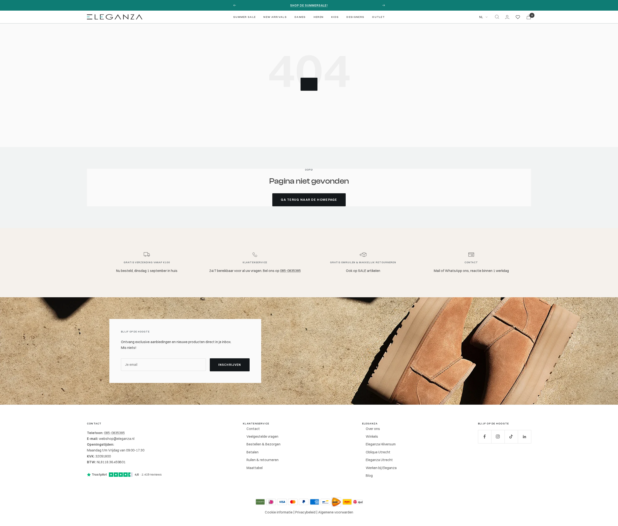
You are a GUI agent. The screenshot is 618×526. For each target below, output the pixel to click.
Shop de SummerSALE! (309, 5)
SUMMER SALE (244, 17)
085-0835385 (290, 271)
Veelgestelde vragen (262, 436)
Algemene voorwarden (335, 512)
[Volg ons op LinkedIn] (524, 436)
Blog (369, 475)
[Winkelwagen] (528, 17)
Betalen (252, 452)
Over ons (373, 429)
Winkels (372, 436)
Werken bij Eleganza (381, 468)
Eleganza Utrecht (379, 460)
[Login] (507, 17)
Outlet (378, 17)
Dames (300, 17)
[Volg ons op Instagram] (498, 436)
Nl (481, 17)
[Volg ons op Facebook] (484, 436)
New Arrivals (275, 17)
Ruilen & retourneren (262, 460)
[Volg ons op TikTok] (511, 436)
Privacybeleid (305, 512)
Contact (253, 429)
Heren (319, 17)
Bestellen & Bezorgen (263, 444)
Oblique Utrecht (378, 452)
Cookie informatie (279, 512)
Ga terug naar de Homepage (309, 199)
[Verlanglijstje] (517, 17)
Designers (355, 17)
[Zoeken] (497, 17)
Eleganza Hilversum (381, 444)
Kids (335, 17)
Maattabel (254, 468)
